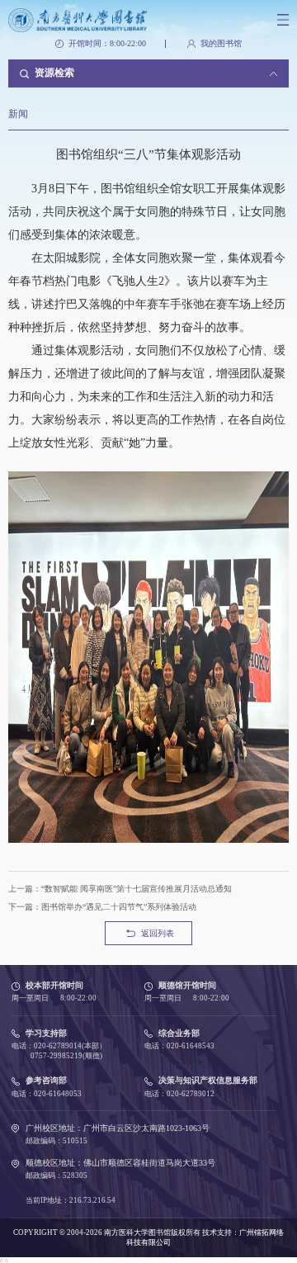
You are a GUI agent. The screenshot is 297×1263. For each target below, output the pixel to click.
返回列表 (157, 933)
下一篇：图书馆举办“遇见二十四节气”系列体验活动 (102, 906)
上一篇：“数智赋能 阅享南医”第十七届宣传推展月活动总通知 (120, 888)
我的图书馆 (221, 44)
